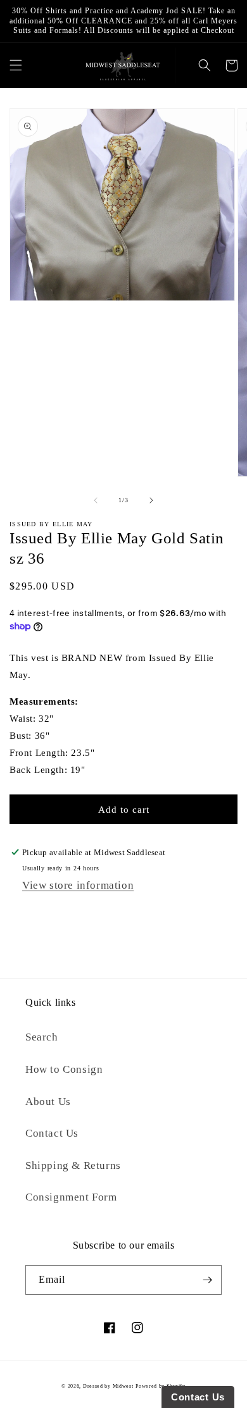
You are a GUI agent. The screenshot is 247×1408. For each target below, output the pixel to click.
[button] (15, 65)
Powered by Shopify (161, 1386)
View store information (78, 885)
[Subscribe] (207, 1280)
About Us (48, 1102)
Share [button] (34, 913)
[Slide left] (96, 500)
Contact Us (52, 1133)
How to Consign (64, 1069)
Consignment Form (71, 1197)
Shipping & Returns (73, 1165)
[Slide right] (151, 500)
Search (41, 1037)
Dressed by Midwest (108, 1386)
